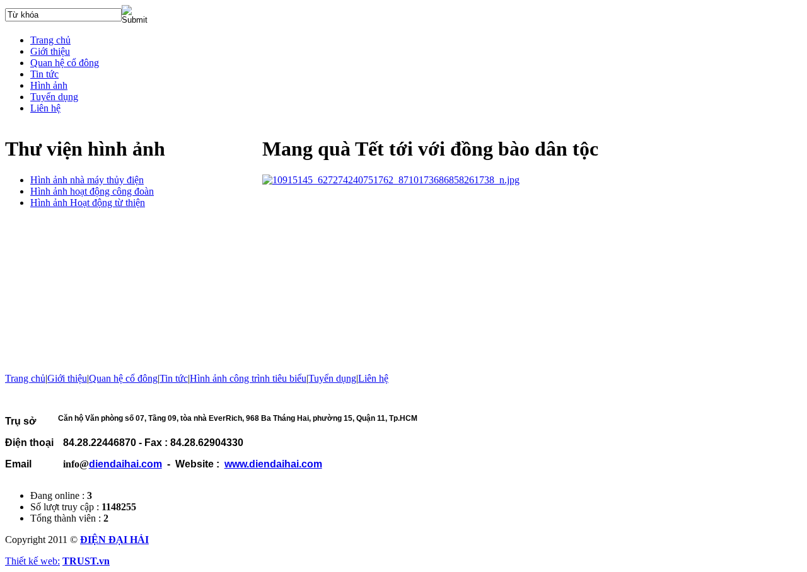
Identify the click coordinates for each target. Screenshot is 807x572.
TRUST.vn (86, 561)
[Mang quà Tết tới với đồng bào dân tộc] (391, 179)
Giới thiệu (67, 378)
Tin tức (174, 378)
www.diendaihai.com (273, 464)
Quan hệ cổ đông (123, 378)
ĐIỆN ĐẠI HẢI (114, 539)
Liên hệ (373, 378)
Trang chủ (25, 378)
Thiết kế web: (32, 561)
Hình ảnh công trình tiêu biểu (248, 378)
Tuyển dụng (332, 378)
